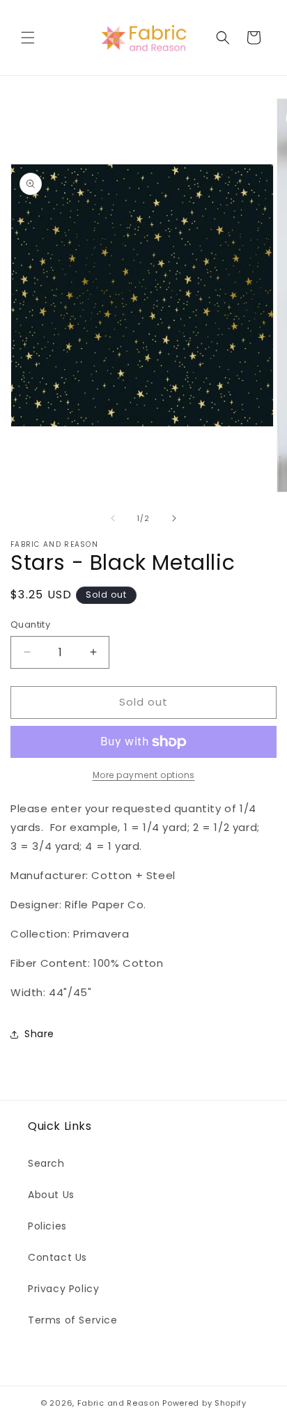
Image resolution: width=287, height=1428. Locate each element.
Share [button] (39, 1034)
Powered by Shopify (204, 1402)
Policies (47, 1226)
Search (46, 1163)
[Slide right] (174, 518)
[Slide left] (113, 518)
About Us (51, 1195)
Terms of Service (73, 1320)
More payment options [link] (144, 775)
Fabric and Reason (118, 1402)
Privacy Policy (63, 1289)
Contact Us (57, 1257)
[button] (28, 37)
